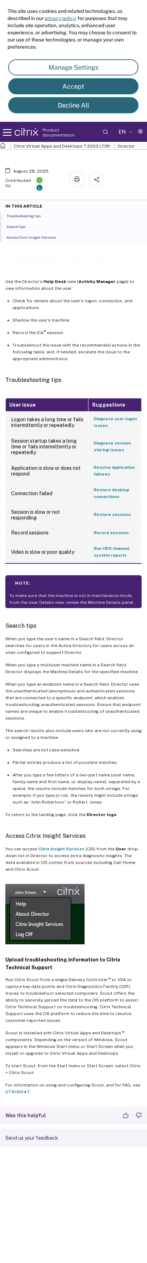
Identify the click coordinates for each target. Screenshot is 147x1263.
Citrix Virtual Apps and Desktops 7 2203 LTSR (62, 146)
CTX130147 (17, 1091)
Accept (73, 86)
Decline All (73, 105)
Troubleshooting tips (23, 216)
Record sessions (111, 532)
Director (126, 146)
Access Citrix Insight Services (31, 237)
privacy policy (60, 18)
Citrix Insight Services (62, 848)
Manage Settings (73, 67)
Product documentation (58, 133)
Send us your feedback (31, 1138)
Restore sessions (112, 514)
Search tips (15, 226)
